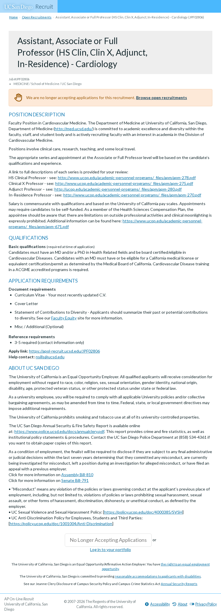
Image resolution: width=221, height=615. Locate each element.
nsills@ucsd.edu (50, 356)
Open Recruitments (37, 17)
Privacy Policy (206, 604)
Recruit (44, 6)
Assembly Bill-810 (77, 474)
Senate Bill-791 (75, 480)
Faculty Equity (64, 317)
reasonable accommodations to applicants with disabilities (158, 576)
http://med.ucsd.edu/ (74, 128)
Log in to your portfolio (110, 549)
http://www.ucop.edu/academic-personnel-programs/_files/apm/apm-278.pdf (127, 177)
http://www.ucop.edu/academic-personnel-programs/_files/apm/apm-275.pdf (124, 183)
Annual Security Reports (179, 584)
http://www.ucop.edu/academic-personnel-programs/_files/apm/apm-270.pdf (132, 194)
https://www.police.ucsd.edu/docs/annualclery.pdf (59, 431)
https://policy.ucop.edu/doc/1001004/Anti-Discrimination (61, 523)
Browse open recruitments (161, 97)
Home (13, 17)
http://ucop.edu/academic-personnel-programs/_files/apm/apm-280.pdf (118, 189)
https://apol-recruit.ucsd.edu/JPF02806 (64, 351)
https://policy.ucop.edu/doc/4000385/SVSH (143, 512)
